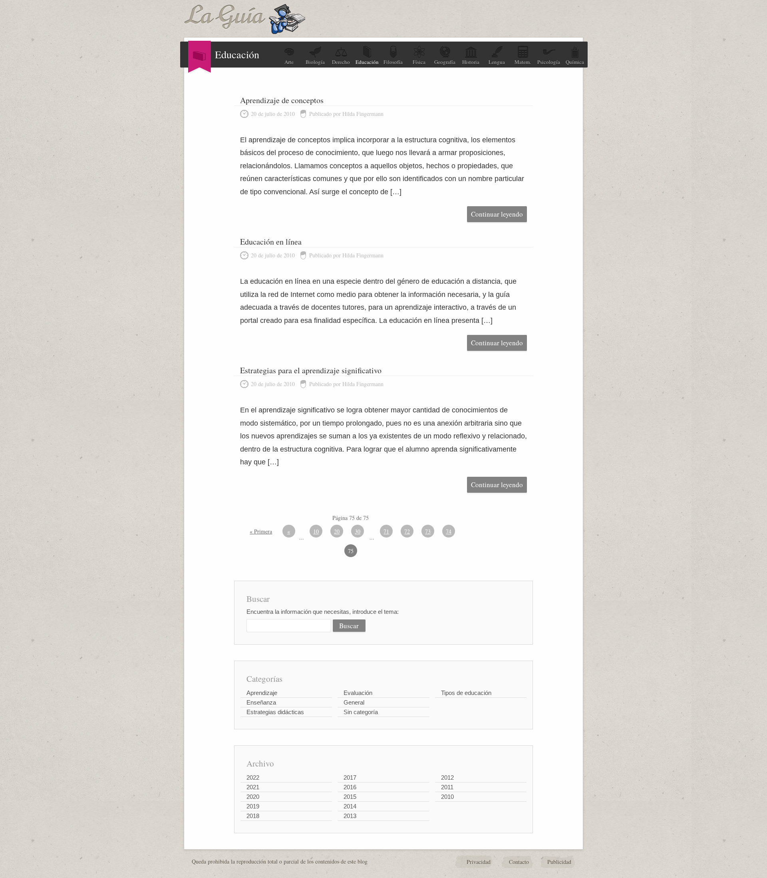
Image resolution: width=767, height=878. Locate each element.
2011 (447, 787)
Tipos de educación (466, 692)
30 (357, 531)
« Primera (261, 531)
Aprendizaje (261, 692)
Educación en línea (271, 241)
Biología (315, 62)
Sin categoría (361, 712)
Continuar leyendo (497, 214)
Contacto (519, 862)
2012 (447, 777)
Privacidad (479, 862)
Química (575, 62)
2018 (252, 815)
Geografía (444, 62)
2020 (252, 796)
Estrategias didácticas (275, 712)
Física (419, 62)
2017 (350, 777)
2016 (350, 787)
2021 (252, 787)
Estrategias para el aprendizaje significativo (311, 370)
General (354, 702)
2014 (350, 806)
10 (316, 531)
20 (337, 531)
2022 (252, 777)
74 (448, 531)
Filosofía (393, 62)
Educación (367, 62)
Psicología (548, 62)
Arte (289, 62)
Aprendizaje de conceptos (282, 100)
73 (428, 531)
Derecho (341, 62)
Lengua (497, 62)
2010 (447, 796)
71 (386, 531)
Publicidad (559, 862)
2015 (350, 796)
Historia (470, 62)
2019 (252, 806)
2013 (350, 815)
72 (407, 531)
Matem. (523, 62)
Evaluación (358, 692)
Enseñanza (261, 702)
